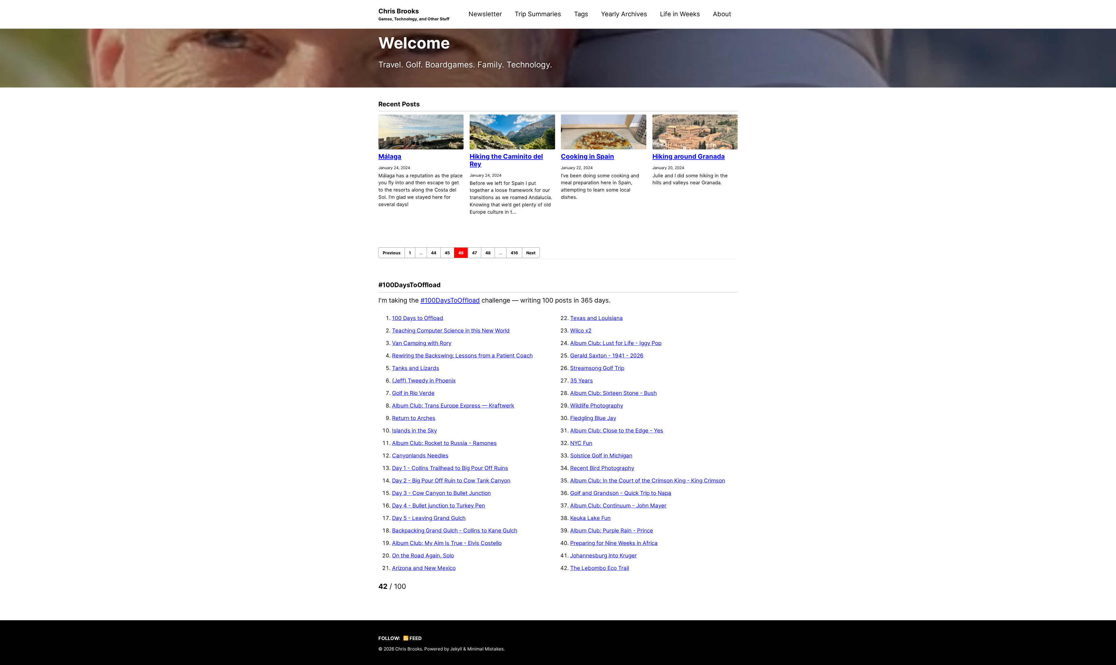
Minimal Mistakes (485, 649)
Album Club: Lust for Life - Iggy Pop (615, 343)
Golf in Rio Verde (413, 393)
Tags (581, 14)
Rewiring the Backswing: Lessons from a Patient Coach (462, 355)
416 (514, 252)
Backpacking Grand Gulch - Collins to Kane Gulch (454, 530)
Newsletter (485, 14)
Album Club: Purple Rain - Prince (611, 530)
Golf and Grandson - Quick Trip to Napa (620, 493)
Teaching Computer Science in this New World (451, 330)
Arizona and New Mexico (424, 568)
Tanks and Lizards (415, 368)
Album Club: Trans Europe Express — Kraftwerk (453, 405)
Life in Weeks (680, 14)
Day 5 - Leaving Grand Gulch (429, 518)
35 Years (581, 380)
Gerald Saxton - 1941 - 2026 (606, 355)
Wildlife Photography (596, 405)
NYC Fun (581, 443)
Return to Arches (413, 418)
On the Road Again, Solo (423, 555)
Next (530, 252)
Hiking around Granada (688, 156)
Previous (391, 252)
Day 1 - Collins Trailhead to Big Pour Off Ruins (450, 468)
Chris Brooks (413, 14)
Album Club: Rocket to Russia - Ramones (444, 443)
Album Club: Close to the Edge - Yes (616, 430)
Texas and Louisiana (596, 318)
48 (488, 252)
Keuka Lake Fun (590, 518)
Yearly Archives (624, 14)
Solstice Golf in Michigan (601, 455)
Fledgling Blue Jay (593, 418)
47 (474, 252)
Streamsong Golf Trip (597, 368)
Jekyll (456, 649)
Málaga (389, 156)
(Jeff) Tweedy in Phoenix (424, 380)
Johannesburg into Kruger (603, 555)
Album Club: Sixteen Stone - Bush (613, 393)
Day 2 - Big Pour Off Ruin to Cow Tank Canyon (451, 480)
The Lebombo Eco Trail (599, 568)
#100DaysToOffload (450, 300)
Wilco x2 (580, 330)
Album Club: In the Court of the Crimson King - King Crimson (647, 480)
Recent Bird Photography (602, 468)
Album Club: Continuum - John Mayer (618, 505)
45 (447, 252)
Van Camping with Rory (421, 343)
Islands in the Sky (414, 430)
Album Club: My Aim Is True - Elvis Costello (447, 543)
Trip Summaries (538, 14)
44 (433, 252)
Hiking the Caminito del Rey (506, 160)
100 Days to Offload (417, 318)
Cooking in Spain (587, 156)
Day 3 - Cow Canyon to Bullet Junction (441, 493)
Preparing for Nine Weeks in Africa (614, 543)
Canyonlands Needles (420, 455)
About (722, 14)
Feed (415, 638)
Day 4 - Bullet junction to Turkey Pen (438, 505)
